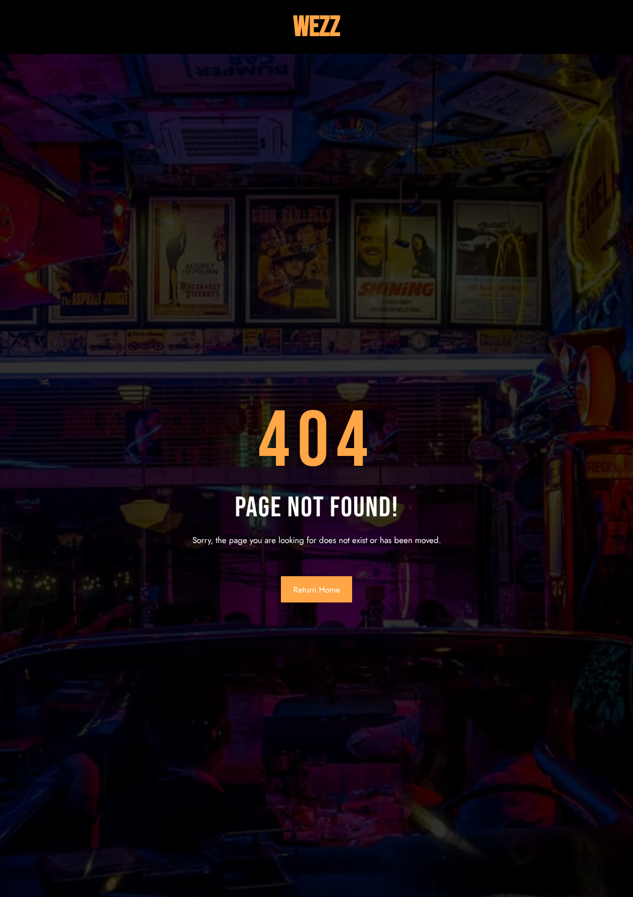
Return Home (316, 590)
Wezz (316, 27)
